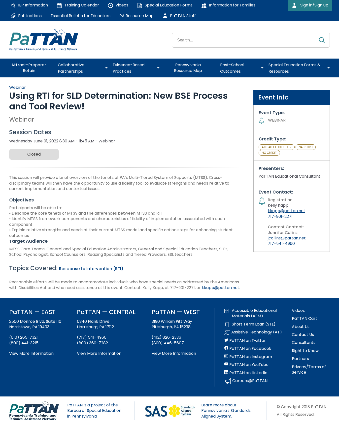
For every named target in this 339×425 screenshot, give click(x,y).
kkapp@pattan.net (220, 288)
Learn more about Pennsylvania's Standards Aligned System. (226, 410)
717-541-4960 (281, 243)
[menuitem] (31, 68)
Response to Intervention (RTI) (91, 269)
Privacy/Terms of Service (309, 369)
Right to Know (305, 351)
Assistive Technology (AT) (256, 332)
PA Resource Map (136, 16)
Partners (300, 358)
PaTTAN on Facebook (249, 348)
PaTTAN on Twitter (247, 340)
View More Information (31, 353)
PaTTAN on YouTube (248, 364)
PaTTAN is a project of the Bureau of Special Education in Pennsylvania (94, 410)
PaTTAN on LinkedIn (247, 373)
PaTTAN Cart (304, 318)
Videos (298, 310)
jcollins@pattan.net (287, 238)
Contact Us (303, 334)
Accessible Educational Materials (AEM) (254, 313)
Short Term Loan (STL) (253, 324)
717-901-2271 (280, 216)
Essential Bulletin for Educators (80, 16)
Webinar (17, 87)
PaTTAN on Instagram (250, 357)
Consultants (303, 342)
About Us (300, 326)
